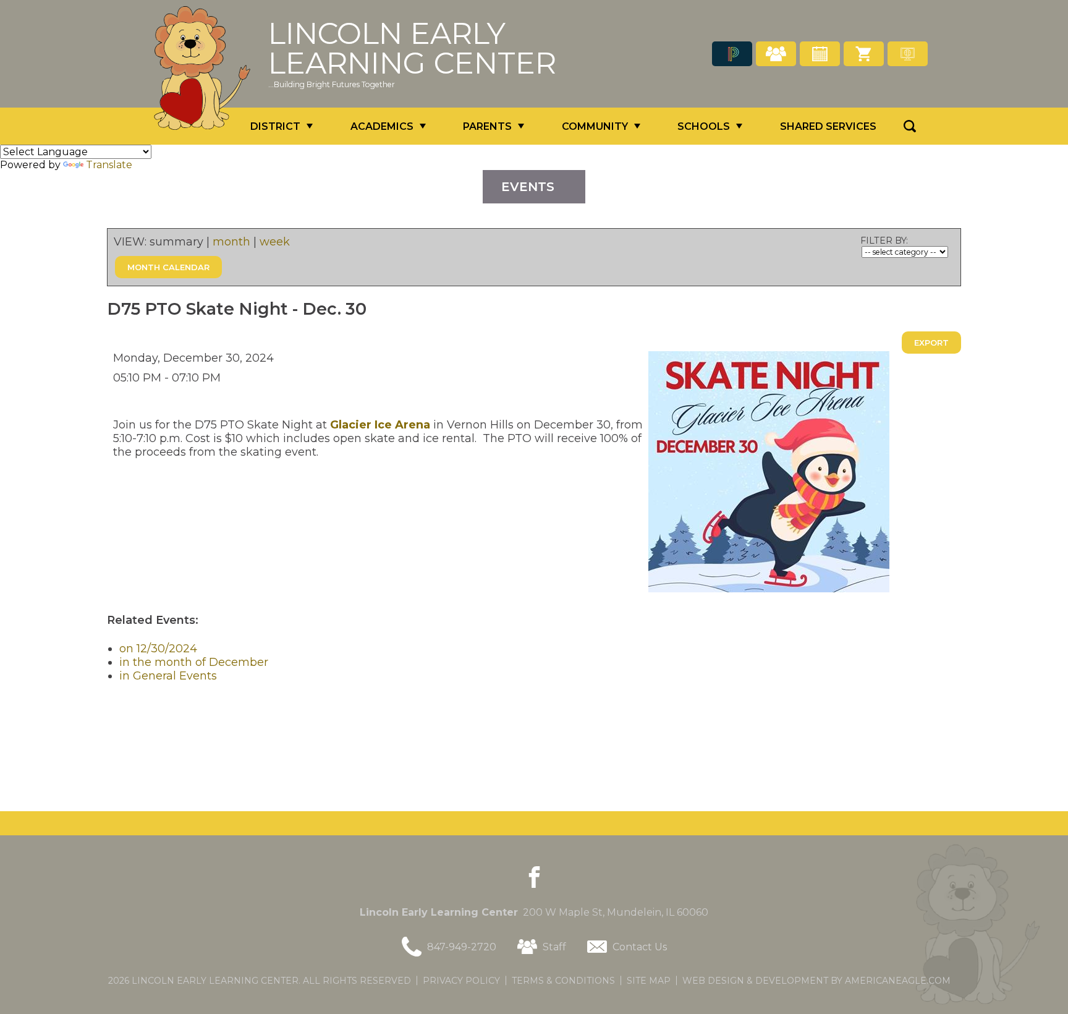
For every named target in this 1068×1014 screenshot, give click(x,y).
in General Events (168, 676)
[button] (909, 126)
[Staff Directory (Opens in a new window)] (776, 53)
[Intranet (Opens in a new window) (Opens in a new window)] (908, 53)
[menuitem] (281, 126)
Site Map (649, 980)
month (231, 242)
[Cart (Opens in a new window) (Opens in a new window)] (864, 53)
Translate (109, 165)
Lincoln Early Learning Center (412, 48)
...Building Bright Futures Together (331, 84)
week (275, 242)
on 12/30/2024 (158, 648)
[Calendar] (820, 53)
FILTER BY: (884, 240)
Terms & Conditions (563, 980)
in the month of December (193, 662)
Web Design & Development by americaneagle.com (816, 980)
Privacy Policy (461, 980)
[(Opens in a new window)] (732, 53)
